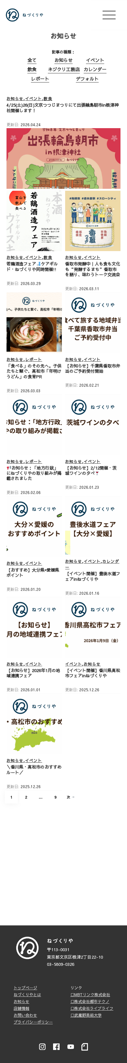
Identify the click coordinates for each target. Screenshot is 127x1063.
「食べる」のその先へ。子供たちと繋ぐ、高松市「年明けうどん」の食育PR (34, 371)
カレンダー (95, 69)
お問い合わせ (25, 1015)
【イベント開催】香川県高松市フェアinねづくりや (92, 673)
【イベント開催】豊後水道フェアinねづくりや (92, 576)
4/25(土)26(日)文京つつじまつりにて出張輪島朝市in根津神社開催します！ (63, 107)
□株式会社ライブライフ (91, 1008)
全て (31, 60)
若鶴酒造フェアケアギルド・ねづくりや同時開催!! (32, 266)
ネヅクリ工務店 (64, 69)
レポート (40, 78)
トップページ (25, 987)
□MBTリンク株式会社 (90, 994)
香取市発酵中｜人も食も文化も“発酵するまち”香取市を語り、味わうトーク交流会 (92, 269)
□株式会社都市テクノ (89, 1001)
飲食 (31, 69)
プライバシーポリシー (33, 1022)
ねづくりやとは (27, 994)
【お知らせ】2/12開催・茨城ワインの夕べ (91, 470)
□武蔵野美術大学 (86, 1015)
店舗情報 (21, 1008)
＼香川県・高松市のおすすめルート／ (34, 769)
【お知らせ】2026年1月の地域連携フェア (33, 673)
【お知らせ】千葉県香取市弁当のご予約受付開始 (92, 368)
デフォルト (87, 78)
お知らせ (63, 60)
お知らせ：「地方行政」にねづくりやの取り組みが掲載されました (34, 473)
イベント (95, 60)
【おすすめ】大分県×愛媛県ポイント (33, 572)
